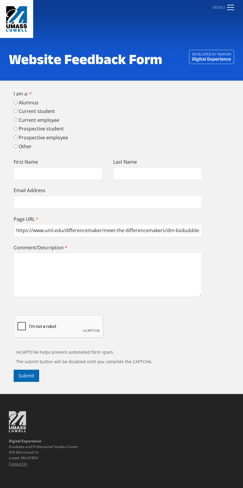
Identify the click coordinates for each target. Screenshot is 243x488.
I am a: (21, 93)
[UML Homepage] (17, 430)
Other (25, 146)
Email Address (29, 190)
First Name (26, 162)
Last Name (125, 162)
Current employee (39, 120)
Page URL (24, 219)
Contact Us (18, 463)
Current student (37, 111)
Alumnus (29, 102)
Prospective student (41, 128)
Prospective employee (43, 137)
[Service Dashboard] (16, 19)
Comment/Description (39, 247)
